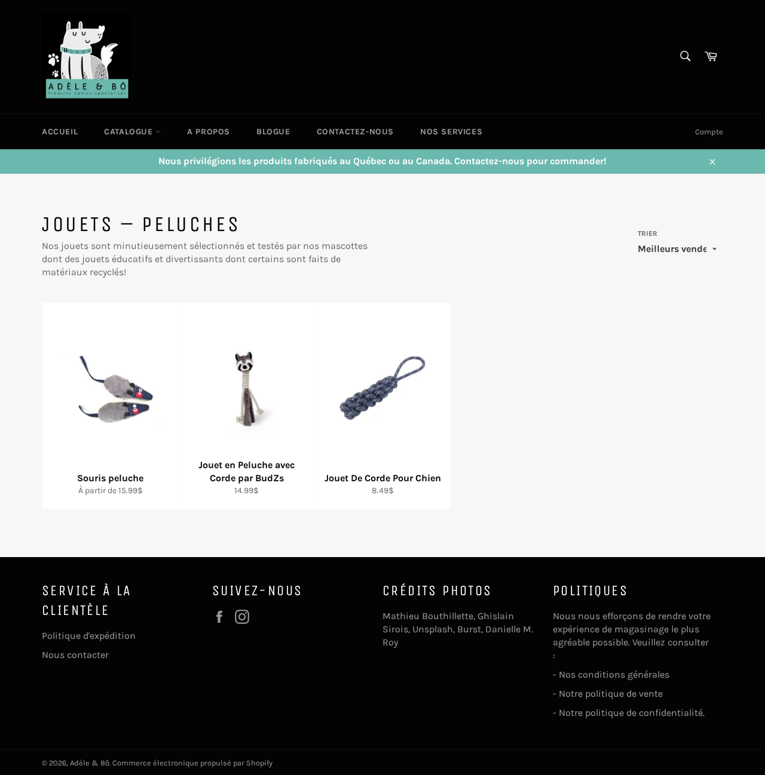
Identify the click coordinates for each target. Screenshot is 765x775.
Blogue (273, 132)
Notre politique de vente (611, 693)
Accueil (60, 132)
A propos (208, 132)
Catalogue (129, 132)
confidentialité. (673, 712)
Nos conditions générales (615, 674)
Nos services (451, 132)
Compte (709, 131)
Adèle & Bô (89, 762)
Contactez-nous (355, 132)
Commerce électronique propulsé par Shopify (192, 762)
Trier (647, 233)
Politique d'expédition (89, 635)
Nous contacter (75, 654)
